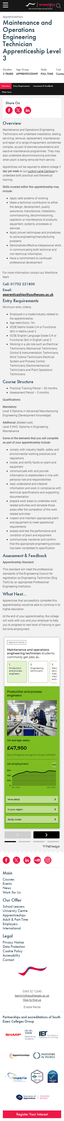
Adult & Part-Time (15, 919)
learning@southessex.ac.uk (32, 995)
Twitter (18, 110)
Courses (8, 879)
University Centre (15, 910)
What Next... (7, 92)
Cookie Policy (13, 951)
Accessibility (11, 955)
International (12, 928)
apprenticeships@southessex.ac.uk (28, 294)
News (7, 888)
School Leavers (13, 906)
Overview (6, 86)
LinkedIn (27, 110)
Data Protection (14, 946)
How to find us (32, 1000)
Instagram (47, 860)
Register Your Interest (32, 1114)
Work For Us (12, 892)
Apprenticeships (14, 915)
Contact (8, 959)
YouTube (37, 860)
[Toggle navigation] (5, 5)
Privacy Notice (13, 942)
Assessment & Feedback (43, 86)
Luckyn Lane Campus (41, 171)
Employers (10, 924)
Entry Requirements (21, 86)
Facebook (9, 110)
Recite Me (50, 5)
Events (7, 883)
